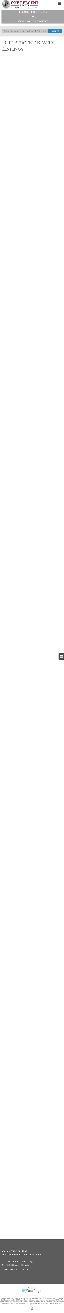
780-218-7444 (9, 536)
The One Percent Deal (33, 12)
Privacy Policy (10, 1270)
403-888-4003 (9, 252)
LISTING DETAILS (10, 143)
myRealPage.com (32, 1291)
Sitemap (25, 1270)
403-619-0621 (9, 441)
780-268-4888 (9, 157)
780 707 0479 (9, 347)
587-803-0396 (9, 726)
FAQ (32, 16)
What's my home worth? (33, 21)
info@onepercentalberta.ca (21, 1254)
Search (55, 30)
